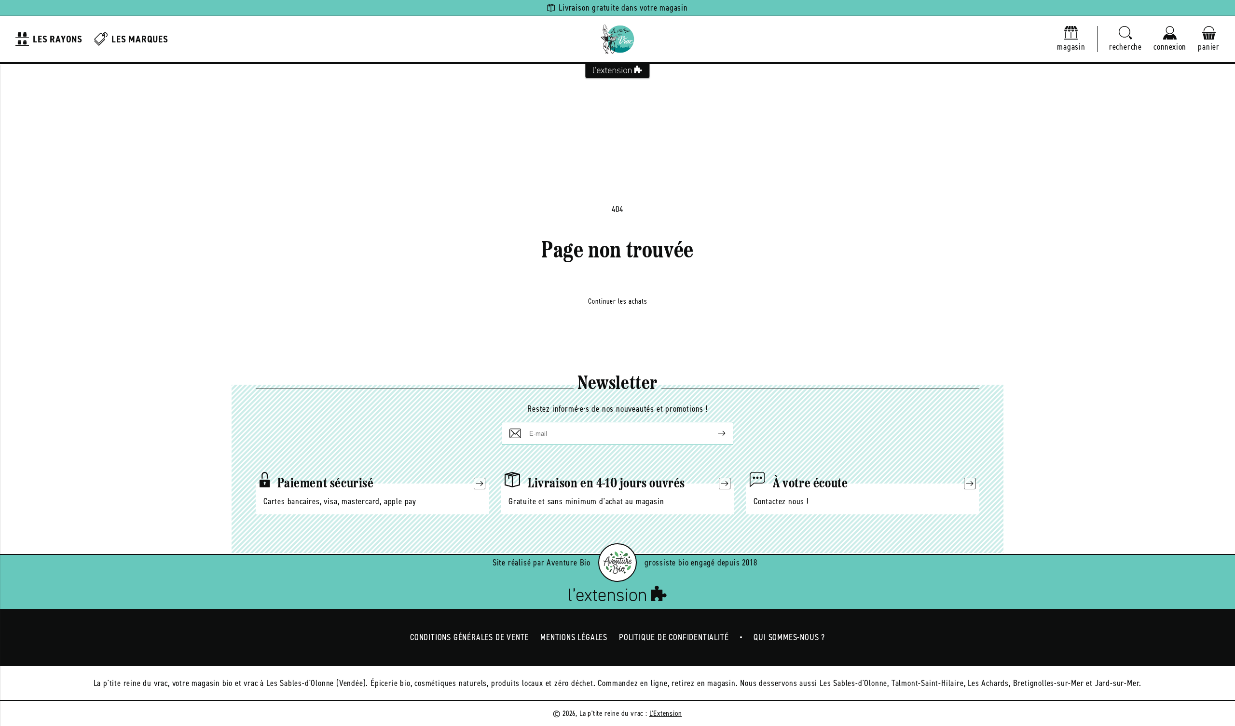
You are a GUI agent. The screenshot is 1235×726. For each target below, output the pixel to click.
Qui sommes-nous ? (789, 637)
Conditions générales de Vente (469, 637)
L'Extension (665, 713)
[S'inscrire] (714, 433)
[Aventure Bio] (617, 562)
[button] (1125, 39)
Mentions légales (573, 637)
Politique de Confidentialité (673, 637)
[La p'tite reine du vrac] (617, 39)
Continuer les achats (617, 301)
